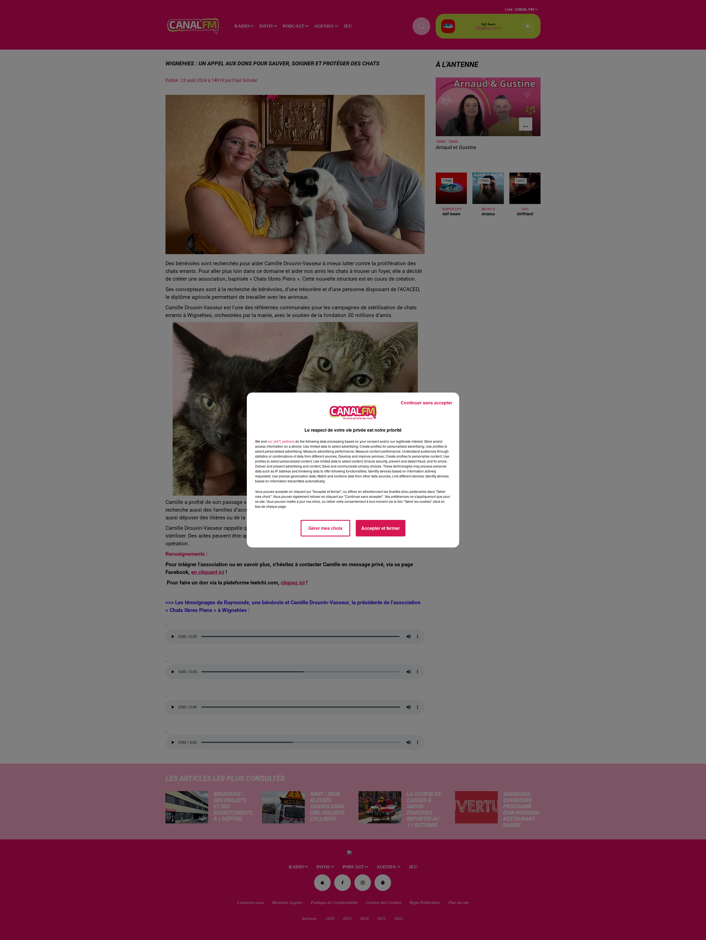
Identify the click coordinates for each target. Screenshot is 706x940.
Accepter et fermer (380, 528)
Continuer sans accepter (426, 402)
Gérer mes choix (325, 528)
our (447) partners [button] (281, 441)
